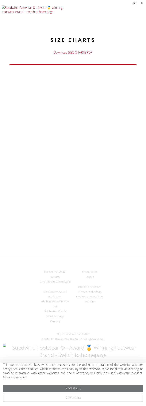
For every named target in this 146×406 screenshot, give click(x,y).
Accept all (73, 388)
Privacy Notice (90, 271)
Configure (73, 398)
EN (141, 3)
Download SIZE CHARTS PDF (73, 52)
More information (15, 377)
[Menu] (134, 10)
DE (134, 3)
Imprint (90, 276)
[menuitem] (125, 2)
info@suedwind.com (59, 281)
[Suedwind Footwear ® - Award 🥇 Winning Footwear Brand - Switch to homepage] (37, 10)
